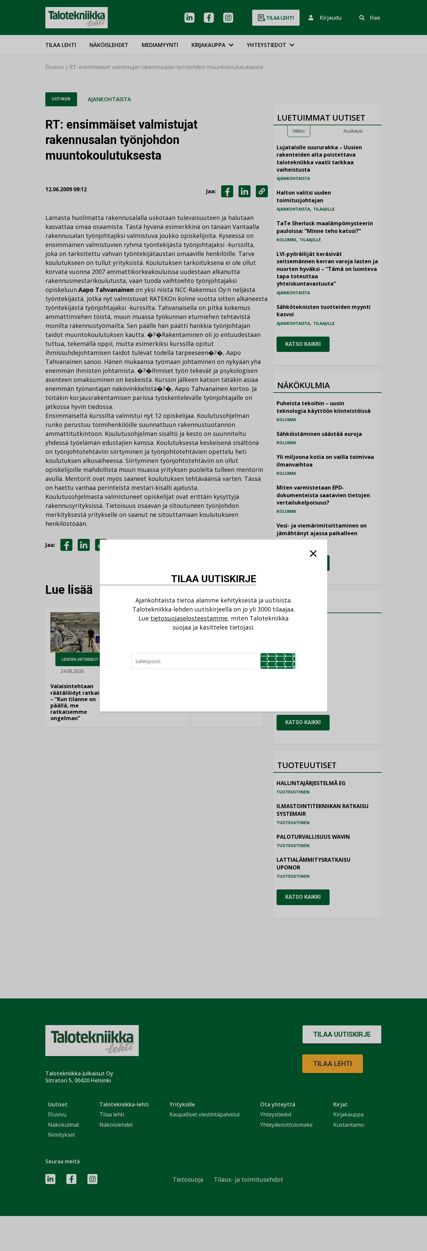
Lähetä (278, 661)
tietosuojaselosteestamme (189, 618)
